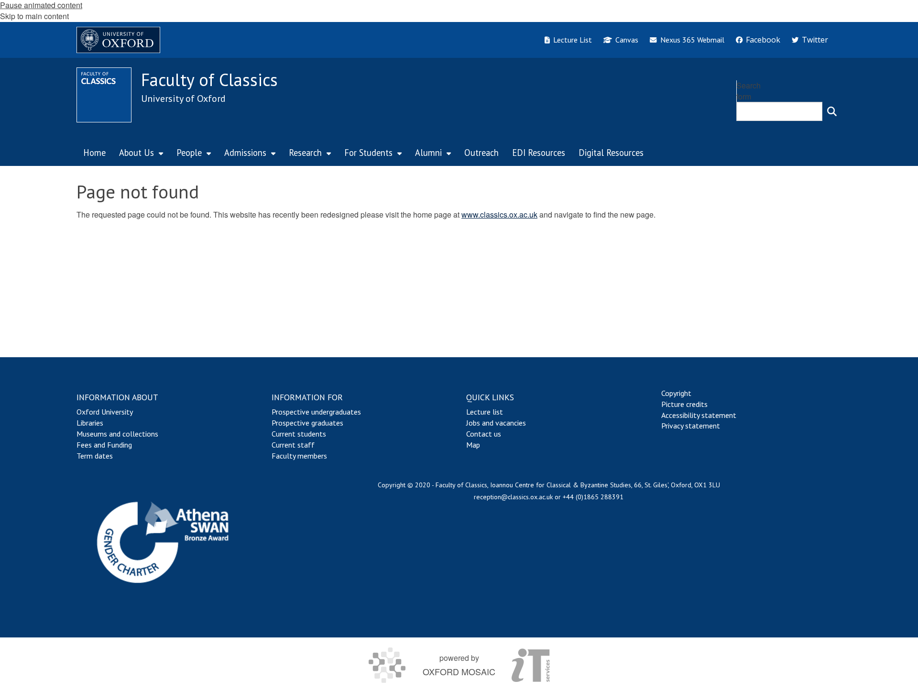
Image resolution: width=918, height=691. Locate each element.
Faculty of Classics (209, 79)
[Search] (832, 111)
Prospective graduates (307, 423)
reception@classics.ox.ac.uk (513, 497)
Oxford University (104, 412)
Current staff (293, 445)
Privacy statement (690, 425)
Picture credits (684, 404)
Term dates (94, 456)
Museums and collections (117, 434)
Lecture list (484, 412)
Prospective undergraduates (316, 412)
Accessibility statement (698, 415)
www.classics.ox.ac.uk (499, 214)
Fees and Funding (104, 445)
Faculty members (299, 456)
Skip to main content (34, 16)
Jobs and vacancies (496, 423)
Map (473, 445)
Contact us (483, 434)
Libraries (89, 423)
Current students (299, 434)
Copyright (676, 393)
